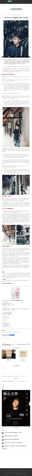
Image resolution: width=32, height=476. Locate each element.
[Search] (29, 5)
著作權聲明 (24, 473)
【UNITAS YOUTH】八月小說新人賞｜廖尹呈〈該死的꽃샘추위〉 (13, 442)
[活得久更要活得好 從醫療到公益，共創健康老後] (3, 436)
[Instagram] (14, 470)
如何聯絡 (16, 473)
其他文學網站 (12, 473)
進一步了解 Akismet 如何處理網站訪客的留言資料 (21, 381)
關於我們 (7, 473)
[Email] (20, 470)
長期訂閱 (20, 473)
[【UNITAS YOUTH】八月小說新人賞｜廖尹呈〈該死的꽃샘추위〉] (3, 443)
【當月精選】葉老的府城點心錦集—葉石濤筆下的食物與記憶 (10, 332)
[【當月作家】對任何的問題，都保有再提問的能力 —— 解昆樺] (3, 433)
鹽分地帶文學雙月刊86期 (6, 300)
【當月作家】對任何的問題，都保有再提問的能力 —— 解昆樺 (13, 432)
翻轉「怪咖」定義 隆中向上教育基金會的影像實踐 (11, 439)
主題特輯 (6, 14)
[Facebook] (12, 470)
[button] (12, 1)
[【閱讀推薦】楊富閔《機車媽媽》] (23, 354)
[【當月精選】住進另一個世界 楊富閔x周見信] (9, 354)
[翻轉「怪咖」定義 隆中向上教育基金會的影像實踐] (3, 440)
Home (16, 2)
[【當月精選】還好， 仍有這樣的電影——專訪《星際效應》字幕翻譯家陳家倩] (3, 446)
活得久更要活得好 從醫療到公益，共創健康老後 (11, 435)
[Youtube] (17, 470)
